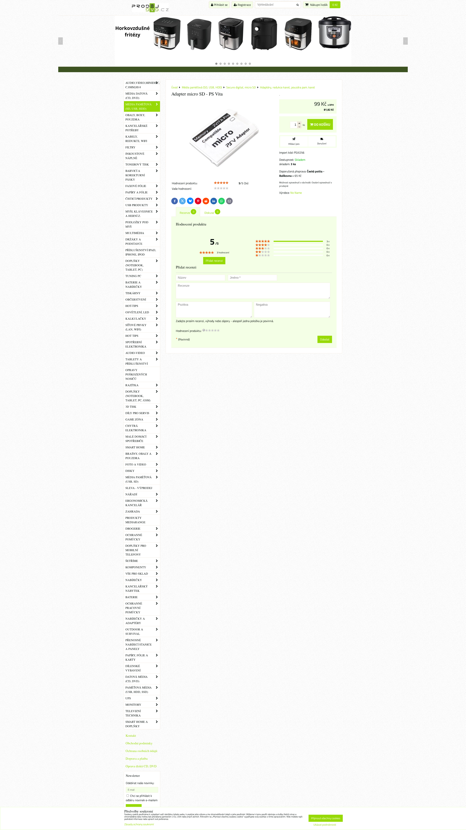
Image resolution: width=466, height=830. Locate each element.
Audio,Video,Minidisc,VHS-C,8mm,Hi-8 (142, 85)
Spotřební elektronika (135, 344)
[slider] (221, 182)
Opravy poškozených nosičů (136, 374)
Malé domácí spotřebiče (135, 439)
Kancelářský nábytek (136, 588)
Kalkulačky (135, 318)
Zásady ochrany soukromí (139, 824)
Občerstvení (135, 299)
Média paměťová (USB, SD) (138, 479)
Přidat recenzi (214, 260)
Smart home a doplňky (136, 724)
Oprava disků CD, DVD (141, 766)
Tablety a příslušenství (136, 361)
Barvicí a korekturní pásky (135, 175)
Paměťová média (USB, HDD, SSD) (138, 689)
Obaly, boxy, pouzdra (135, 117)
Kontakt (131, 735)
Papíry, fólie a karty (136, 657)
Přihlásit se (220, 5)
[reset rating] (203, 330)
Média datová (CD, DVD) (136, 95)
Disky (130, 471)
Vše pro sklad (136, 573)
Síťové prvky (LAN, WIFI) (136, 327)
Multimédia (134, 233)
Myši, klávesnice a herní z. (139, 213)
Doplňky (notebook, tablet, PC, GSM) (137, 395)
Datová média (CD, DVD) (136, 679)
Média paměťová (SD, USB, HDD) (138, 106)
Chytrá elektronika (135, 428)
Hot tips (131, 336)
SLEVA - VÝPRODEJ (138, 488)
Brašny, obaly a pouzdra (138, 456)
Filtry (130, 147)
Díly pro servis (137, 413)
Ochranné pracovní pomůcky (133, 607)
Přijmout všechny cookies (325, 818)
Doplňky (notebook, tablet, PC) (134, 265)
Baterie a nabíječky (133, 284)
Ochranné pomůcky (133, 537)
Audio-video (135, 353)
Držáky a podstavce (133, 241)
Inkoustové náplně (134, 156)
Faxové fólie (135, 186)
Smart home (135, 447)
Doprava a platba (137, 758)
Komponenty (135, 567)
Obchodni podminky (139, 743)
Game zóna (134, 419)
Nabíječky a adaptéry (135, 621)
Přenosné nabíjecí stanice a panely (138, 644)
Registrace (244, 5)
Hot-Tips (131, 306)
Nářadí (131, 494)
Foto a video (135, 464)
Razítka (132, 385)
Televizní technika (133, 713)
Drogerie (132, 528)
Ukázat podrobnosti (324, 824)
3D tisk (130, 406)
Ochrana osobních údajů (141, 751)
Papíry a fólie (136, 192)
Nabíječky (133, 580)
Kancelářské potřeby (136, 128)
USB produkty (136, 205)
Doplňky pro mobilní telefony (135, 550)
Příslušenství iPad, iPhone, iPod (140, 252)
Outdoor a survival (134, 631)
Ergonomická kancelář (136, 503)
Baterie (131, 597)
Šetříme (131, 561)
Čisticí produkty (139, 198)
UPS (128, 698)
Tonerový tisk (137, 164)
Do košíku (321, 124)
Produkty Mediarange (135, 520)
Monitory (133, 704)
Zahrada (132, 511)
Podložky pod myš (136, 224)
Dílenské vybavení (133, 668)
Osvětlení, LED (137, 312)
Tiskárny (133, 293)
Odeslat (324, 339)
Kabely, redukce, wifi (136, 139)
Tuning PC (133, 276)
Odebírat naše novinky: (140, 783)
